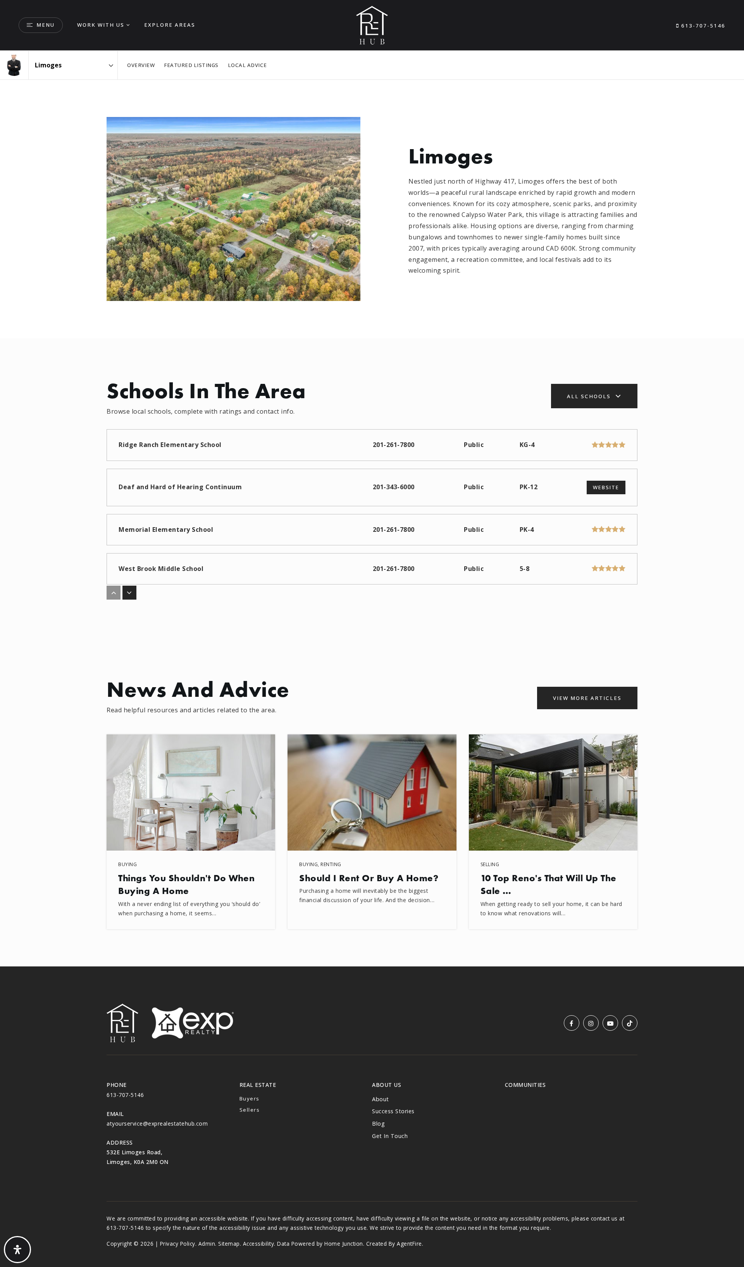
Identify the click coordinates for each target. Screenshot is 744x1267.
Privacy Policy (177, 1243)
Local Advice (247, 65)
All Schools (589, 396)
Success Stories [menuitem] (393, 1111)
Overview (141, 65)
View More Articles (587, 698)
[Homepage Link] (372, 24)
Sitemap (229, 1243)
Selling (489, 864)
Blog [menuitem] (378, 1123)
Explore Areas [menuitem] (169, 24)
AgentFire (409, 1243)
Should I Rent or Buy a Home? (368, 878)
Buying (127, 864)
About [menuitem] (380, 1099)
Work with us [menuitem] (100, 24)
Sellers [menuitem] (249, 1109)
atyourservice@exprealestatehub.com (157, 1123)
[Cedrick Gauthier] (14, 65)
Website (606, 487)
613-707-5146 (702, 25)
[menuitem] (505, 1098)
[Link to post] (191, 792)
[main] (372, 508)
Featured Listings (191, 65)
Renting (330, 864)
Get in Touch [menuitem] (390, 1136)
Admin (206, 1243)
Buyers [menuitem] (249, 1098)
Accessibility (258, 1243)
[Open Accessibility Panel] (17, 1249)
